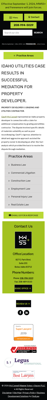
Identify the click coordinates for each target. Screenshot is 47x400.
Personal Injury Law (21, 196)
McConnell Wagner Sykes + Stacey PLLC (27, 385)
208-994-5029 (23, 25)
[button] (13, 17)
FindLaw (35, 396)
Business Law (18, 164)
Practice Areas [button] (25, 55)
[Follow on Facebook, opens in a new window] (20, 312)
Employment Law (20, 188)
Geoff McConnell (9, 116)
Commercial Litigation (23, 172)
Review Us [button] (21, 304)
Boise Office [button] (21, 288)
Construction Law (20, 180)
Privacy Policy (29, 392)
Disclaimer (7, 392)
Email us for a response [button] (24, 215)
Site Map (17, 392)
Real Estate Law (20, 204)
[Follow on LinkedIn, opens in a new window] (26, 312)
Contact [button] (35, 17)
